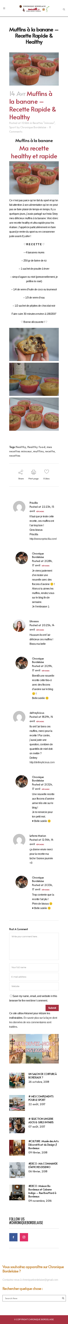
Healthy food (36, 447)
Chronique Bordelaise (33, 127)
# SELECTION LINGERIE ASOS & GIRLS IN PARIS (40, 1120)
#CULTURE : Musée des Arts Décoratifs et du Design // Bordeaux (43, 1144)
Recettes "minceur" (44, 123)
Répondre (40, 511)
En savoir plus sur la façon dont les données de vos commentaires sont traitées (33, 1022)
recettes (14, 455)
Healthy (21, 447)
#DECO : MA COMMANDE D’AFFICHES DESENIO (43, 1165)
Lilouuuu (34, 621)
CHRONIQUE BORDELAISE (41, 1319)
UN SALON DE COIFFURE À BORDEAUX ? (42, 1075)
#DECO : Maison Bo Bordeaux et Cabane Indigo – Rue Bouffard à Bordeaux (42, 1191)
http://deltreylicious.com (42, 762)
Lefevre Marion (38, 835)
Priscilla (34, 502)
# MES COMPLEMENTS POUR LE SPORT (40, 1098)
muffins (38, 451)
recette (50, 451)
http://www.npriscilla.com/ (43, 538)
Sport (12, 127)
